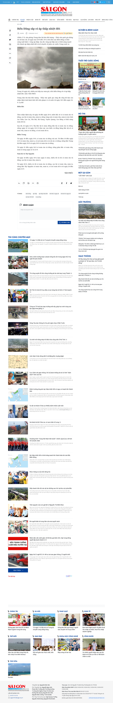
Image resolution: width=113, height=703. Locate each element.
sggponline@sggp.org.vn (16, 697)
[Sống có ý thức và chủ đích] (98, 101)
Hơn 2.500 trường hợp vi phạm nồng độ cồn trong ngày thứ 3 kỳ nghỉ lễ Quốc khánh (50, 258)
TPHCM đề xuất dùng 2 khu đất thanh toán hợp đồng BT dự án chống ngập (90, 148)
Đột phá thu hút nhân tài (85, 52)
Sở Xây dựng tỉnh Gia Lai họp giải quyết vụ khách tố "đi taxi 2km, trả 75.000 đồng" (91, 261)
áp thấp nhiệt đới (43, 193)
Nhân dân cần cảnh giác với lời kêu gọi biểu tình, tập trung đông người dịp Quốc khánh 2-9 (50, 539)
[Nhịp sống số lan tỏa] (69, 644)
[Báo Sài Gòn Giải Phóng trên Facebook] (92, 2)
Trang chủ (9, 19)
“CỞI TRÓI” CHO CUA (85, 176)
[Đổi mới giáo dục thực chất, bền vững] (44, 644)
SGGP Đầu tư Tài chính (59, 2)
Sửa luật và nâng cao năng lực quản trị (89, 48)
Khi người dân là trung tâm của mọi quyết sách (45, 521)
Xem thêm (17, 570)
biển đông (28, 193)
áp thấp (35, 193)
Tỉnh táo (80, 197)
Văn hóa (69, 19)
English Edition (36, 2)
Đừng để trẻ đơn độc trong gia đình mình (98, 92)
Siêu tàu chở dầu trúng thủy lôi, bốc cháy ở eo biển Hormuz (18, 653)
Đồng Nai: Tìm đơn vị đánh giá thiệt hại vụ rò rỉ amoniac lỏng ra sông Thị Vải (91, 244)
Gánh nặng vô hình (83, 190)
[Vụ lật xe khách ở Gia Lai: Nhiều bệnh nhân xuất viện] (18, 411)
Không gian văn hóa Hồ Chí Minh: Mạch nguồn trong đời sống (18, 628)
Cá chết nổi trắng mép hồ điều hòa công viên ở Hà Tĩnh (48, 339)
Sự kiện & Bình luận (88, 29)
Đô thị (81, 113)
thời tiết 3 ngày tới (54, 193)
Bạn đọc (76, 19)
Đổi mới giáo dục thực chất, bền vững (43, 653)
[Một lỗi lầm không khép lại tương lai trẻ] (84, 101)
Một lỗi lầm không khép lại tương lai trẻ (84, 107)
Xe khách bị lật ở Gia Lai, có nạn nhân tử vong (44, 422)
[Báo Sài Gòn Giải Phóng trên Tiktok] (97, 2)
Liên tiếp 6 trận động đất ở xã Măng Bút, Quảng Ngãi (47, 356)
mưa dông (38, 197)
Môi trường (84, 201)
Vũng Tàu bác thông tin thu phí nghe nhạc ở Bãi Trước (47, 323)
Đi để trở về (82, 79)
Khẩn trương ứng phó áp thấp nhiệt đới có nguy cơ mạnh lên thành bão (51, 390)
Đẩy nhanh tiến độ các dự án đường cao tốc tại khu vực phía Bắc (51, 488)
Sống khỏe (60, 19)
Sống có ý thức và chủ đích (97, 107)
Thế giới (45, 19)
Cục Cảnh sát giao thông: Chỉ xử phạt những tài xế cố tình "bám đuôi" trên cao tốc (50, 373)
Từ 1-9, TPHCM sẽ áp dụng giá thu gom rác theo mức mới (90, 250)
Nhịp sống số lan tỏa (64, 652)
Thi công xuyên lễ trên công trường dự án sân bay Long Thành (50, 273)
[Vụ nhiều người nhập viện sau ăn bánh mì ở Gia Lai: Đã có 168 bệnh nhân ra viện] (94, 644)
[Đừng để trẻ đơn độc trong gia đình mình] (98, 86)
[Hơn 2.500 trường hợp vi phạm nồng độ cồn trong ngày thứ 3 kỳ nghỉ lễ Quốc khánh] (18, 262)
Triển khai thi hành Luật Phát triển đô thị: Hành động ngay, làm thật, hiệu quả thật (90, 167)
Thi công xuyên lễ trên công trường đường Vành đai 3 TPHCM (90, 274)
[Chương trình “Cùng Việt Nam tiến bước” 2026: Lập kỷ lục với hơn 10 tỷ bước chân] (18, 444)
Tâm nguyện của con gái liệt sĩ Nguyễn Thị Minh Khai (47, 505)
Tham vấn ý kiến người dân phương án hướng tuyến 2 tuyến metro (90, 133)
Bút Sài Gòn (84, 172)
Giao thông (84, 256)
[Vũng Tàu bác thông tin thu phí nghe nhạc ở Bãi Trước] (18, 328)
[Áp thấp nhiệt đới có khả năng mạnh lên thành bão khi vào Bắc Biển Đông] (18, 460)
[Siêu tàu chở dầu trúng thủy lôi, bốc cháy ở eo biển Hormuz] (19, 644)
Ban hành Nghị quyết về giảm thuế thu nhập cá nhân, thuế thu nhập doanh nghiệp (94, 629)
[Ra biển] (19, 669)
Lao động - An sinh (87, 19)
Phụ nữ (97, 19)
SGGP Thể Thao (46, 2)
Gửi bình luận (65, 222)
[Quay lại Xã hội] (10, 63)
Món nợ (80, 186)
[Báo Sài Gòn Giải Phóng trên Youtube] (94, 2)
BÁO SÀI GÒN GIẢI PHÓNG (56, 11)
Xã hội (22, 19)
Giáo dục (52, 19)
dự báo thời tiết (30, 197)
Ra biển (10, 677)
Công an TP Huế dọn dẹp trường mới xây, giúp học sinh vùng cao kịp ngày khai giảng (50, 307)
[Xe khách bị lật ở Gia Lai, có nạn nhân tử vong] (18, 427)
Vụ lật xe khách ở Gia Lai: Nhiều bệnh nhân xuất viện (47, 406)
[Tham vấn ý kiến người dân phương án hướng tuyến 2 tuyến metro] (91, 123)
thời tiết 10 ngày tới (66, 193)
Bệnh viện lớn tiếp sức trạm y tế (87, 55)
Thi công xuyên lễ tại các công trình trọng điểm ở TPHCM (90, 290)
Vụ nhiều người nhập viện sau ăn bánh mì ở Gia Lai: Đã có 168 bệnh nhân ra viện (93, 654)
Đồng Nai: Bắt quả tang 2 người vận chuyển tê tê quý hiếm (68, 628)
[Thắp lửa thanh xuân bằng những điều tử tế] (84, 86)
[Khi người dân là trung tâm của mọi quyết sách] (18, 527)
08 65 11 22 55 (14, 695)
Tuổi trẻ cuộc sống (88, 60)
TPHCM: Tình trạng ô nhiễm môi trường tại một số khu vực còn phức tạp (90, 239)
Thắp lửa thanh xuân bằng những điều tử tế (84, 93)
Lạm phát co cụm (83, 193)
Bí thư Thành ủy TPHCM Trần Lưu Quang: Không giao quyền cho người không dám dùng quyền (91, 160)
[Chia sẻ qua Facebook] (10, 35)
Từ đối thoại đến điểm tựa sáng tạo (88, 45)
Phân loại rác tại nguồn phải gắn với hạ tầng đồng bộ (91, 234)
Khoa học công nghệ (68, 636)
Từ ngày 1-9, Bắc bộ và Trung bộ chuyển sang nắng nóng (48, 240)
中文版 (68, 2)
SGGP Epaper (76, 2)
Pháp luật (29, 19)
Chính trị (15, 19)
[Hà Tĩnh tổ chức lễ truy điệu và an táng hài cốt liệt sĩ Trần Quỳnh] (18, 295)
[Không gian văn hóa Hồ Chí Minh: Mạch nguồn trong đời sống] (19, 620)
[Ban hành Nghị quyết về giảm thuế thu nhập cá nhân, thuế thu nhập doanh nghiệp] (94, 620)
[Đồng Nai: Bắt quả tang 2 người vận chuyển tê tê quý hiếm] (69, 620)
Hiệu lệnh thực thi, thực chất (87, 33)
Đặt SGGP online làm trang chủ (96, 697)
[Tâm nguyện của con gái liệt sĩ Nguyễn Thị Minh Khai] (18, 510)
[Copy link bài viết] (10, 53)
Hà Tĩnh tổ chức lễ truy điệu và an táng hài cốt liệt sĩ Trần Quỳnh (51, 290)
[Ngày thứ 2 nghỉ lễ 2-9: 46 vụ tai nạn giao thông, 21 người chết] (18, 560)
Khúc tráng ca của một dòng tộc (40, 472)
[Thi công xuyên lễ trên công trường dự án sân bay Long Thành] (18, 279)
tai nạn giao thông (64, 409)
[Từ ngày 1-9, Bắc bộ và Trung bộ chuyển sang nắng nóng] (18, 245)
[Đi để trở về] (91, 70)
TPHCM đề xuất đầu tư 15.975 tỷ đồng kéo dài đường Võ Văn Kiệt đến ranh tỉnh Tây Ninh (91, 154)
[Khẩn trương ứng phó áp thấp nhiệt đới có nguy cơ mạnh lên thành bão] (18, 394)
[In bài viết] (10, 49)
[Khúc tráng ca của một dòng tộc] (18, 477)
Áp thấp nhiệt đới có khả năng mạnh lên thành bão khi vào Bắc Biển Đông (50, 456)
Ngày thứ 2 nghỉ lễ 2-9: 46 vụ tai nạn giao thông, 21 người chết (50, 554)
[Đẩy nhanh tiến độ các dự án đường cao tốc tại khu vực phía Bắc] (18, 494)
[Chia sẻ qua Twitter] (10, 40)
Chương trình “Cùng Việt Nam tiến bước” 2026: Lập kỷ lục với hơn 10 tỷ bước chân (51, 440)
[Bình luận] (10, 58)
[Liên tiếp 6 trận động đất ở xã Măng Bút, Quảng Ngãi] (18, 361)
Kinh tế (37, 19)
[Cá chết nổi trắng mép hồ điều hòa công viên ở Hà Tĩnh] (18, 345)
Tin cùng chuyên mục (19, 237)
